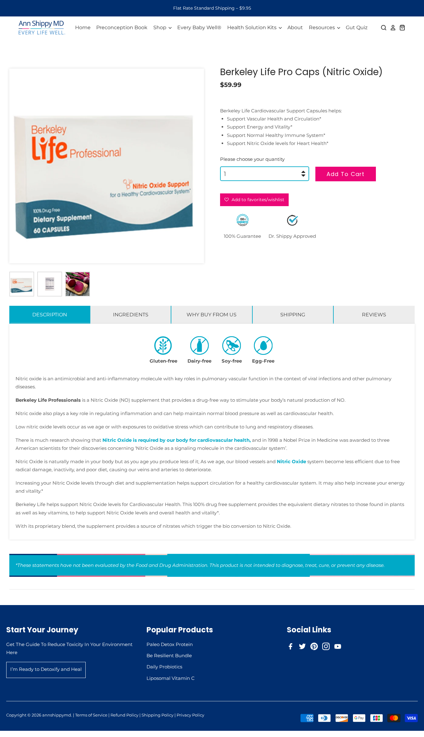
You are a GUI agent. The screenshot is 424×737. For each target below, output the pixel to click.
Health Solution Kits (252, 27)
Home (83, 27)
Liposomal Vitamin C (171, 678)
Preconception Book (121, 27)
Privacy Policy (190, 714)
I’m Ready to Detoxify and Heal (46, 669)
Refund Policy (124, 714)
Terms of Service (91, 714)
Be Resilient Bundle (169, 655)
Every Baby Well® (199, 27)
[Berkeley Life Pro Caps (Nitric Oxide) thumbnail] (21, 284)
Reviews (374, 315)
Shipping (292, 315)
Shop (160, 27)
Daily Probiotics (164, 667)
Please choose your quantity (252, 159)
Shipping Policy (158, 714)
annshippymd (56, 714)
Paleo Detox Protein (170, 644)
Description (49, 315)
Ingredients (130, 315)
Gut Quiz (357, 27)
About (295, 27)
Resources (322, 27)
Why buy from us (212, 315)
